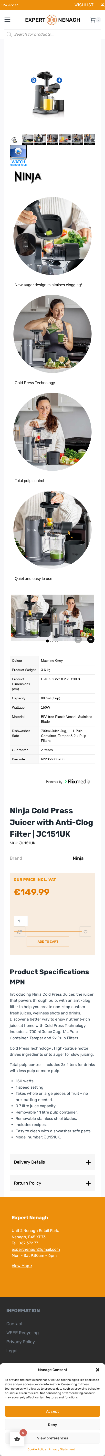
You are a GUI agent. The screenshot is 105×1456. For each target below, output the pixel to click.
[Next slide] (92, 139)
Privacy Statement (62, 1449)
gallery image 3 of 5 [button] (53, 641)
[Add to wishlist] (85, 932)
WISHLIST (84, 4)
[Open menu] (10, 20)
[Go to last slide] (12, 139)
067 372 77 (28, 1243)
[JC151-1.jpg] (52, 89)
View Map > (22, 1265)
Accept (52, 1411)
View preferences (52, 1438)
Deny (52, 1425)
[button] (97, 1369)
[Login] (102, 5)
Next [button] (90, 639)
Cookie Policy (37, 1449)
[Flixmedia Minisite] (52, 155)
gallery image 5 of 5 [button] (58, 641)
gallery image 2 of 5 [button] (50, 641)
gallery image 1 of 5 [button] (47, 641)
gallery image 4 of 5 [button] (55, 641)
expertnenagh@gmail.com (36, 1249)
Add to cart (48, 941)
